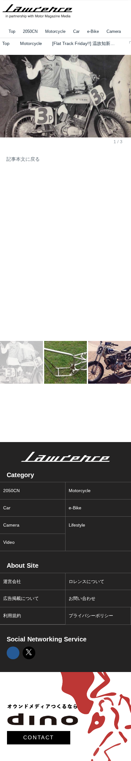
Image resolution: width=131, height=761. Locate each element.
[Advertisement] (47, 215)
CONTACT (38, 738)
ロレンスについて (86, 581)
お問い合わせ (82, 598)
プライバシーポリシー (91, 615)
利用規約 (12, 615)
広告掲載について (21, 598)
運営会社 (12, 581)
